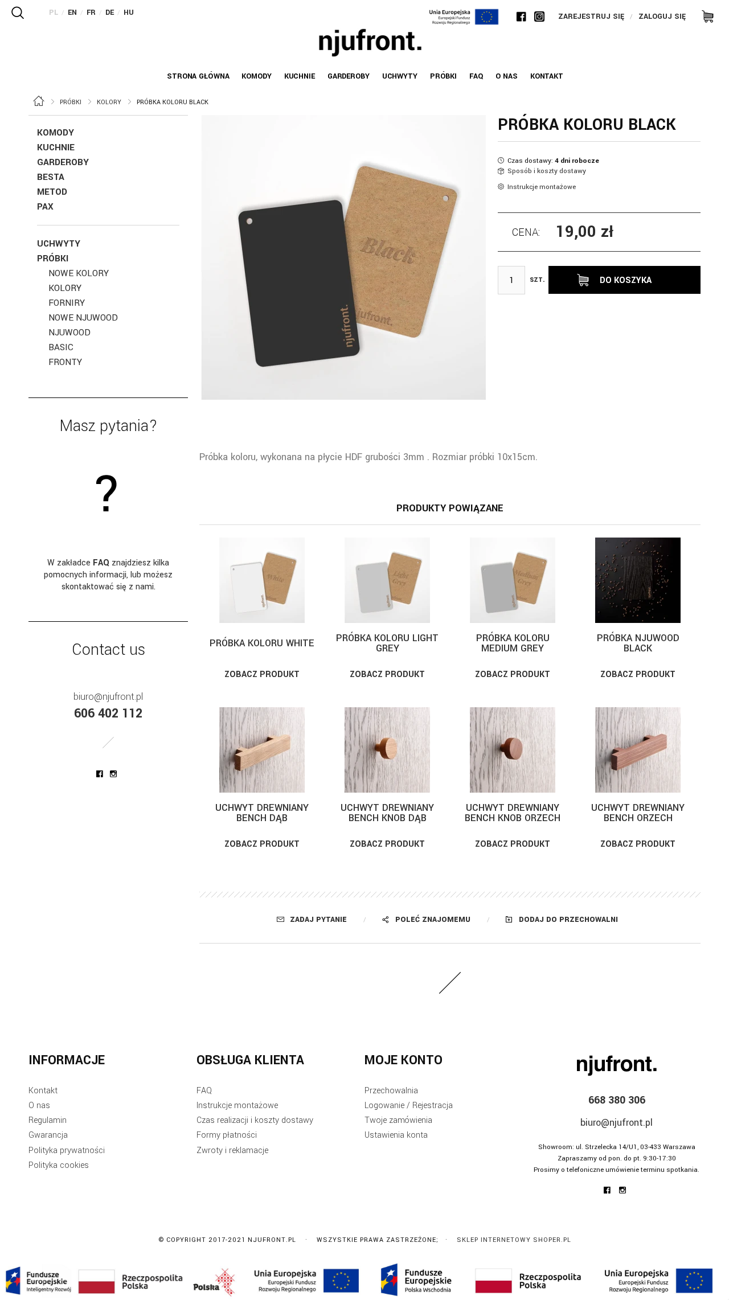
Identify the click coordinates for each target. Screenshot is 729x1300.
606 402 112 (108, 713)
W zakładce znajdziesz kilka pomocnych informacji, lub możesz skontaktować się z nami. (108, 575)
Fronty (65, 362)
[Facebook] (521, 16)
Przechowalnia (391, 1091)
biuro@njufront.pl (108, 696)
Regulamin (47, 1120)
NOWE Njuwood (83, 317)
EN (72, 12)
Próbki (52, 258)
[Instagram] (539, 16)
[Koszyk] (703, 15)
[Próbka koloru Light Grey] (387, 580)
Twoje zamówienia (398, 1120)
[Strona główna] (370, 43)
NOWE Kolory (78, 273)
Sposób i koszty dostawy (546, 171)
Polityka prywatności (66, 1151)
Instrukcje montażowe (541, 187)
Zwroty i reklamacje (232, 1151)
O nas (39, 1106)
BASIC (60, 347)
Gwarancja (48, 1135)
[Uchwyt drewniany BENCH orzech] (638, 750)
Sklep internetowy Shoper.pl (514, 1240)
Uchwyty (58, 243)
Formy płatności (226, 1135)
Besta (50, 177)
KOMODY (55, 132)
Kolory (64, 288)
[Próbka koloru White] (262, 580)
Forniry (66, 303)
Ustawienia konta (396, 1135)
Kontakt (43, 1091)
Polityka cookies (58, 1165)
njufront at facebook (100, 773)
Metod (52, 192)
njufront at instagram (113, 773)
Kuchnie (56, 147)
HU (129, 12)
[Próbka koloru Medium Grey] (512, 580)
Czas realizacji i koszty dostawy (254, 1120)
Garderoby (63, 162)
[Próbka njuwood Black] (638, 580)
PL (53, 12)
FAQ (204, 1091)
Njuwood (69, 332)
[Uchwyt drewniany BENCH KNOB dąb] (387, 750)
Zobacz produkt (262, 674)
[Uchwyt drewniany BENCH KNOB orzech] (512, 750)
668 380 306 (616, 1100)
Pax (45, 206)
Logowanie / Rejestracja (408, 1106)
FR (91, 12)
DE (109, 12)
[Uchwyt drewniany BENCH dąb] (262, 750)
